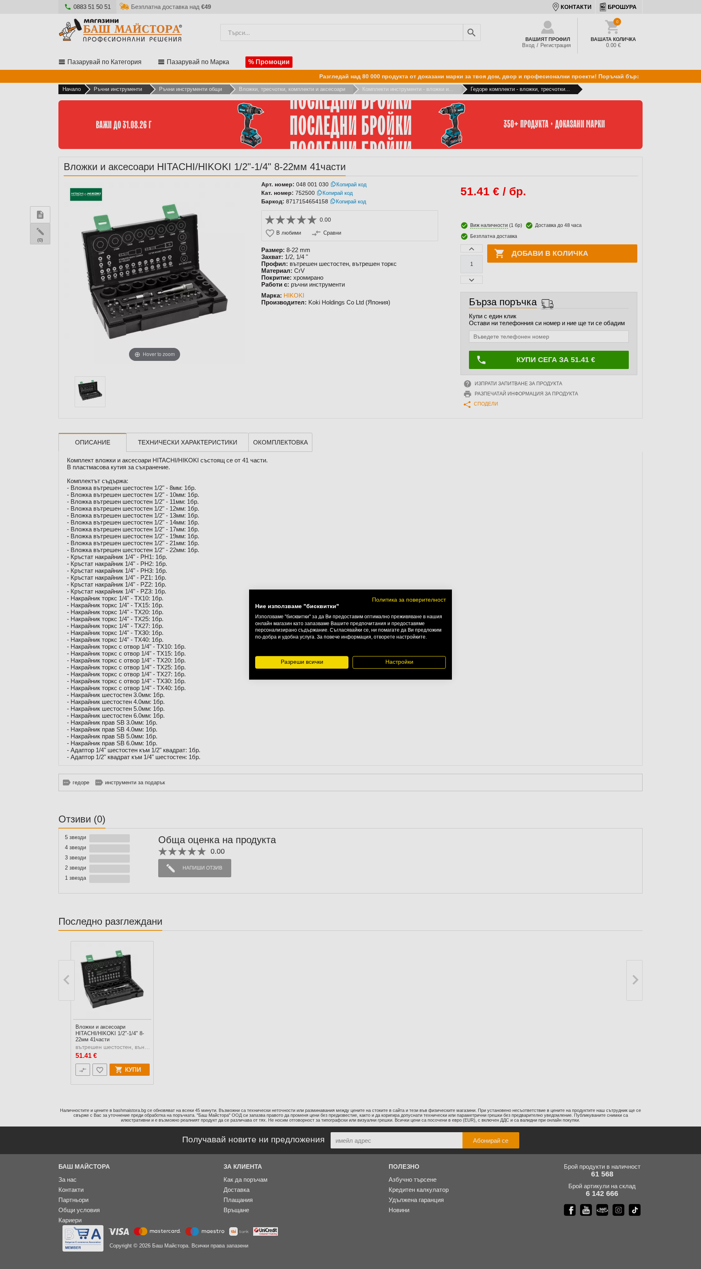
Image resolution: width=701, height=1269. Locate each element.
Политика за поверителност (409, 600)
